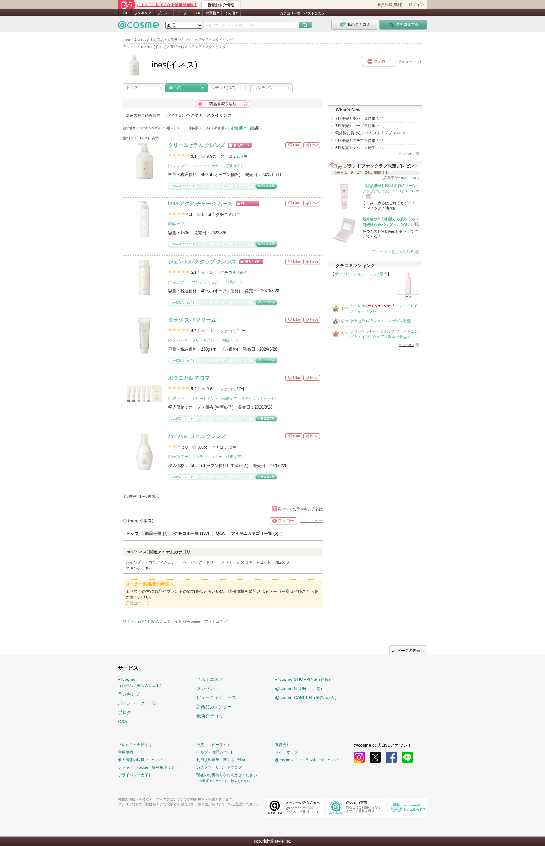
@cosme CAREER (306, 697)
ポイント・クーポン (138, 703)
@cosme (140, 682)
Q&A (196, 13)
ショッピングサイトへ (240, 145)
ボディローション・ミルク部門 (360, 274)
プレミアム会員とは (135, 745)
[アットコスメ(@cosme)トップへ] (138, 26)
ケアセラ (357, 321)
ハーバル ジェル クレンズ (197, 436)
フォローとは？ (410, 61)
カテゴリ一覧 (290, 13)
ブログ (182, 13)
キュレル (357, 306)
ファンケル (359, 331)
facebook (391, 757)
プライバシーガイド (135, 775)
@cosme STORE (299, 688)
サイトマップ (286, 752)
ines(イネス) (141, 520)
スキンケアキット (141, 568)
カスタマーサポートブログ (219, 767)
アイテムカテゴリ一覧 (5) (254, 533)
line (407, 757)
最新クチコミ (209, 715)
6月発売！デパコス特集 (359, 148)
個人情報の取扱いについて (140, 760)
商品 (175, 87)
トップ (132, 87)
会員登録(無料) (389, 5)
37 (239, 389)
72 (230, 447)
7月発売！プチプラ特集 (359, 126)
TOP (124, 13)
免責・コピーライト (213, 745)
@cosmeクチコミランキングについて (307, 760)
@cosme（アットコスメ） (208, 621)
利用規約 (125, 752)
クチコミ (223, 87)
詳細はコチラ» (139, 603)
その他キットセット (258, 398)
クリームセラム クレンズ (196, 145)
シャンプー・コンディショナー (195, 166)
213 (240, 331)
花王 (126, 621)
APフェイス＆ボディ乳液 (389, 321)
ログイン (416, 5)
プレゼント (207, 688)
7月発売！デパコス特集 (359, 118)
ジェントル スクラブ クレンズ (202, 261)
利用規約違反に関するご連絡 (221, 760)
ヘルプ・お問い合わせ (215, 752)
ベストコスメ (314, 13)
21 (234, 214)
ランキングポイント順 (157, 128)
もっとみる (406, 153)
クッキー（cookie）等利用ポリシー (148, 767)
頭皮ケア (233, 166)
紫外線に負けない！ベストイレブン (370, 133)
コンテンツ (263, 87)
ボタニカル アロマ (189, 378)
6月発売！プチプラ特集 (359, 140)
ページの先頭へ (410, 650)
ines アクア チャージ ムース (200, 203)
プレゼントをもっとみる (393, 251)
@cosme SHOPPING (303, 679)
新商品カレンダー (214, 706)
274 (240, 156)
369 (240, 272)
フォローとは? (311, 521)
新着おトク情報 (221, 5)
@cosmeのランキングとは (300, 509)
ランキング (142, 13)
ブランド (164, 13)
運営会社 (282, 745)
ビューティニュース (216, 697)
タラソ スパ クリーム (192, 320)
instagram (359, 757)
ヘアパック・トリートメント (193, 340)
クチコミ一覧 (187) (191, 533)
